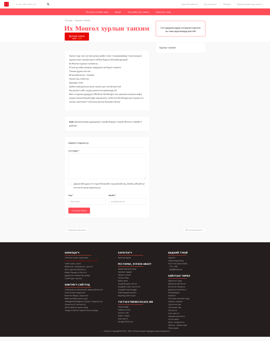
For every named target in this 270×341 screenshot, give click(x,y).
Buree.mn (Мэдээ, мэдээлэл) (76, 295)
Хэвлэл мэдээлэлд (175, 260)
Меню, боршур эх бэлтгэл (76, 272)
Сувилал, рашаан (175, 301)
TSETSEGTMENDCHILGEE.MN (135, 301)
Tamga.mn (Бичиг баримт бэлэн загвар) (81, 310)
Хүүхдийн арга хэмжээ (138, 12)
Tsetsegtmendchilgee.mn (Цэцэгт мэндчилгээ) (84, 301)
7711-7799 (173, 266)
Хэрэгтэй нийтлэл (189, 4)
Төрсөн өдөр (123, 307)
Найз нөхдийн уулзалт (127, 292)
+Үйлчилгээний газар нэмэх (76, 257)
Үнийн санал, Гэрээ (73, 263)
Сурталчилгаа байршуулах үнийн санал (81, 260)
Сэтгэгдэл (73, 150)
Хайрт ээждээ (124, 315)
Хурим (118, 12)
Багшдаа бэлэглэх (125, 321)
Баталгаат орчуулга (176, 286)
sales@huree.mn (175, 269)
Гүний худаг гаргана (73, 278)
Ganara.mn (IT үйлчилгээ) (75, 304)
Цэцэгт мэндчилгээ (176, 322)
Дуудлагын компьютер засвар (77, 275)
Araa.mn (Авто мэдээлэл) (75, 292)
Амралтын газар (163, 12)
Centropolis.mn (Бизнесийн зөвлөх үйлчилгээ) (84, 289)
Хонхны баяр (123, 277)
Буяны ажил (123, 280)
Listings (68, 20)
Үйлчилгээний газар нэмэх (249, 4)
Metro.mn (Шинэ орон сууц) (76, 298)
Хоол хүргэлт (173, 313)
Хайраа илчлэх (124, 309)
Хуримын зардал (125, 272)
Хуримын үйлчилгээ (176, 316)
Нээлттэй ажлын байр (177, 263)
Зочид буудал (174, 292)
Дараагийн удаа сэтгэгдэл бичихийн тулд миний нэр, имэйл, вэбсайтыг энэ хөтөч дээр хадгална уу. (109, 185)
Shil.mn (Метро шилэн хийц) (76, 307)
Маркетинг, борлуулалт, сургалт (79, 266)
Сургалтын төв (174, 304)
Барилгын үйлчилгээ (77, 230)
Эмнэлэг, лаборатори (177, 325)
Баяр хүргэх (123, 318)
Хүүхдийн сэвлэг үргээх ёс (129, 286)
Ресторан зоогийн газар (97, 12)
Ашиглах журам (124, 257)
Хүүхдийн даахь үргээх (127, 283)
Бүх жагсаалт (210, 4)
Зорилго (171, 257)
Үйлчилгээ (172, 310)
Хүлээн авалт (173, 319)
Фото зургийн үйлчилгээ (75, 269)
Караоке (172, 295)
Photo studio (173, 328)
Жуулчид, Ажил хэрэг (127, 295)
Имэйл (112, 195)
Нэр (70, 195)
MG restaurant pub (193, 230)
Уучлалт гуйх (123, 312)
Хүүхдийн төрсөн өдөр (127, 289)
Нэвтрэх (227, 4)
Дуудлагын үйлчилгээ (177, 289)
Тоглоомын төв (174, 307)
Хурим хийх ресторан (127, 269)
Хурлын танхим (82, 20)
